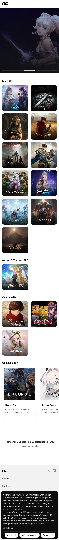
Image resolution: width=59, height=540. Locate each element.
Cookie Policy (44, 521)
